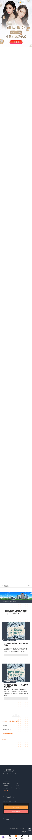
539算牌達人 (18, 785)
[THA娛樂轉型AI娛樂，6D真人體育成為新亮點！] (16, 673)
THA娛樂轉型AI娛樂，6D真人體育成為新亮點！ (16, 686)
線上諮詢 (6, 586)
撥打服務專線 (7, 804)
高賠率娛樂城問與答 (7, 788)
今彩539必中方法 (7, 729)
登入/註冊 (18, 788)
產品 (7, 601)
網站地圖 (6, 790)
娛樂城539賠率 (6, 783)
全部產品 (5, 725)
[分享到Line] (23, 832)
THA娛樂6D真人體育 (13, 601)
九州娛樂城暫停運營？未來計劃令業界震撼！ (16, 644)
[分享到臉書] (25, 832)
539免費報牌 (18, 783)
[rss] (28, 832)
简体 (29, 586)
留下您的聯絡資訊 (16, 811)
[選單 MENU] (2, 589)
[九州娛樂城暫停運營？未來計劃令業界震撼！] (16, 631)
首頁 (4, 601)
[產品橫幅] (16, 596)
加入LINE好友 (16, 807)
